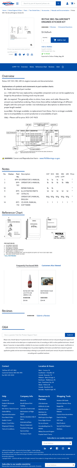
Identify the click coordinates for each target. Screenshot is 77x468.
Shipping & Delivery (8, 426)
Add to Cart (61, 40)
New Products (61, 423)
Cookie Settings (36, 450)
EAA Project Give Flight (45, 417)
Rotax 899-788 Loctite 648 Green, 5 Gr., (28, 293)
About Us (23, 400)
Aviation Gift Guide (62, 400)
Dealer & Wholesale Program (8, 404)
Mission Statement (26, 425)
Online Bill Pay (6, 411)
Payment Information (8, 414)
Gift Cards (60, 420)
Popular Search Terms (45, 434)
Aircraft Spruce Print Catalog (26, 404)
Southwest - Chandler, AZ (46, 373)
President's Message (26, 428)
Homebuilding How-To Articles (45, 427)
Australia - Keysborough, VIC (47, 389)
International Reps (25, 422)
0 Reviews (53, 27)
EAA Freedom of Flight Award (27, 413)
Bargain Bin (60, 406)
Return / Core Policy (8, 423)
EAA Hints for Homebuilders (42, 413)
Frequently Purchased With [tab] (27, 265)
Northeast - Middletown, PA (46, 380)
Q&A (58, 67)
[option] (21, 33)
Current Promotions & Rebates (63, 410)
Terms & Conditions (8, 429)
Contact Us (5, 400)
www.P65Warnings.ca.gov (50, 158)
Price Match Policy (7, 417)
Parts (25, 10)
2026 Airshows (43, 403)
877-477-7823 (12, 370)
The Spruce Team (25, 434)
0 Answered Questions (65, 27)
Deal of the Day (61, 417)
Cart (74, 3)
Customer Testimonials (27, 409)
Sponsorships (24, 431)
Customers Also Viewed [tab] (51, 265)
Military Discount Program (46, 431)
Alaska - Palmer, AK (44, 385)
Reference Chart (41, 67)
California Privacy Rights (8, 450)
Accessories (45, 10)
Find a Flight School (44, 420)
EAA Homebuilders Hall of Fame (28, 418)
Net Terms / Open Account (10, 409)
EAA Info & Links (43, 409)
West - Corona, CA (44, 370)
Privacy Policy (40, 452)
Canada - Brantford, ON (45, 387)
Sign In (67, 3)
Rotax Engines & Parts (15, 10)
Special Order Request (63, 426)
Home (4, 10)
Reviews (51, 67)
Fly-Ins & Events (43, 423)
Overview (24, 67)
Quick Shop (30, 301)
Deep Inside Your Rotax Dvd (47, 292)
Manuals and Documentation (60, 10)
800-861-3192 (18, 373)
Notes (32, 67)
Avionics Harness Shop (64, 403)
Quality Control (6, 420)
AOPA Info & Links (43, 406)
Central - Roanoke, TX (45, 375)
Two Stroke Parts (34, 10)
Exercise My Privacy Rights (23, 450)
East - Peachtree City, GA (46, 382)
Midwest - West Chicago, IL (46, 377)
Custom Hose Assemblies (65, 414)
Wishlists (59, 429)
